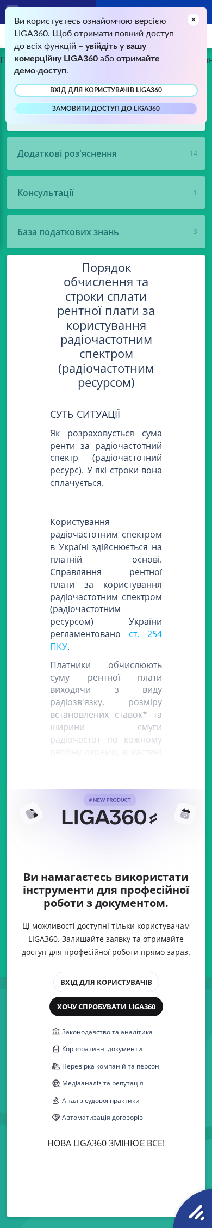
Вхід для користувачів (106, 982)
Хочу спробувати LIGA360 (106, 1006)
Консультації (45, 193)
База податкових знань (68, 232)
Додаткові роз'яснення (67, 153)
